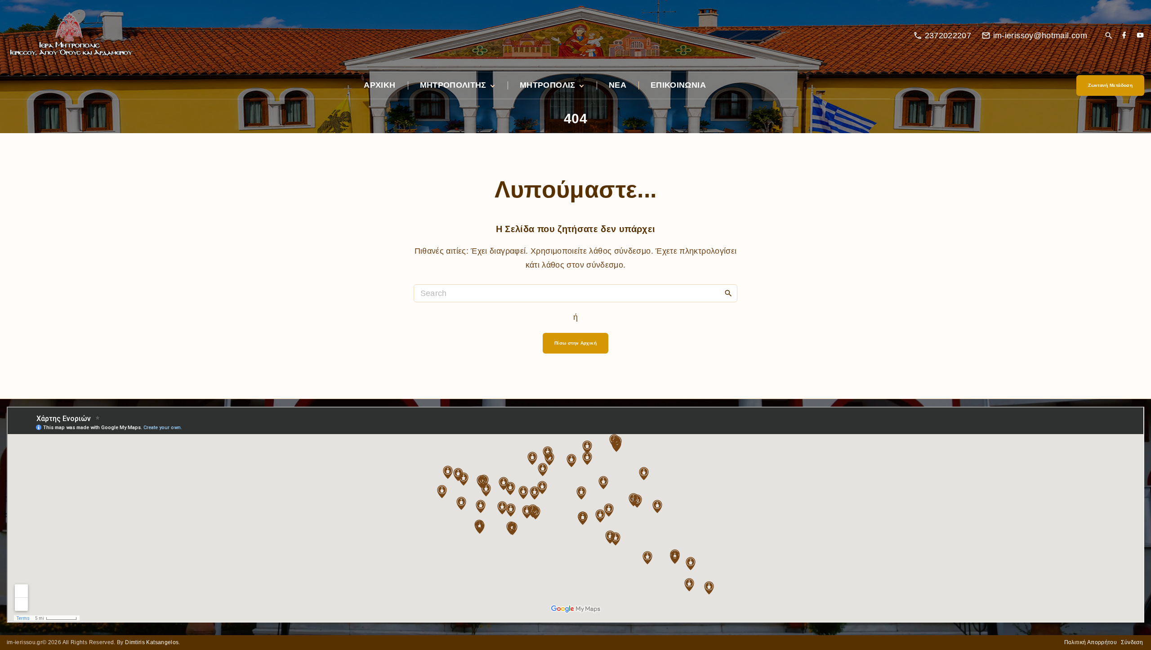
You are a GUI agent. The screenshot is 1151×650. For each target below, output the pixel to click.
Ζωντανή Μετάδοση (1110, 85)
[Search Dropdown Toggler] (1108, 36)
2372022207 (948, 35)
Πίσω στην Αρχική (575, 343)
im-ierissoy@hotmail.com (1040, 35)
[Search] (728, 292)
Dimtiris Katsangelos (151, 642)
